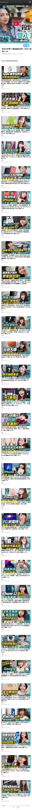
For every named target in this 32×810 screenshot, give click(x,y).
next (18, 807)
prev (4, 805)
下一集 (26, 45)
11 (13, 807)
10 (29, 805)
